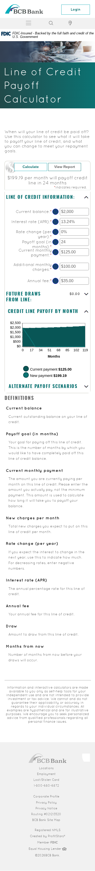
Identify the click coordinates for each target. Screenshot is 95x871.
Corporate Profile (62, 796)
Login (76, 9)
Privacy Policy (46, 802)
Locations (46, 768)
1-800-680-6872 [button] (46, 785)
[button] (47, 198)
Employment (46, 774)
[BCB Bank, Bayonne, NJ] (24, 9)
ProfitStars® (56, 836)
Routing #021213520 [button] (46, 814)
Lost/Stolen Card (46, 780)
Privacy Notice (46, 808)
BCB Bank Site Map (46, 820)
